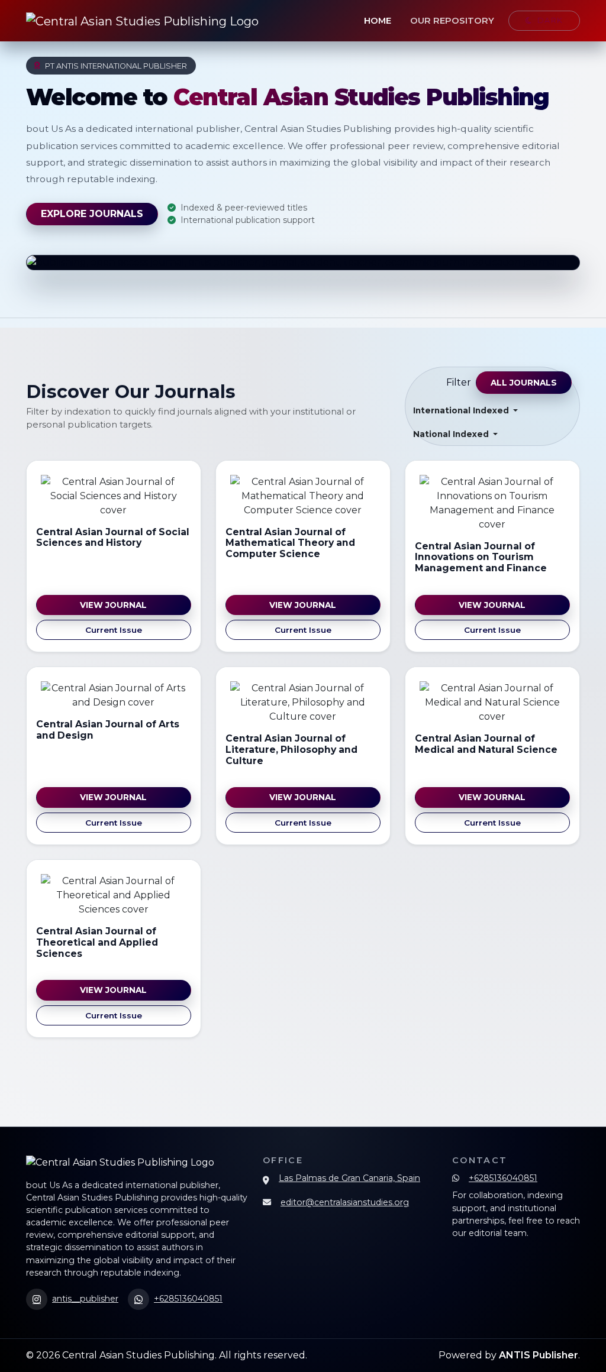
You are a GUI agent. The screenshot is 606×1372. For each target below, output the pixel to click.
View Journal (113, 605)
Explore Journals (92, 213)
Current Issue (113, 630)
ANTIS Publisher (538, 1355)
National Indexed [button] (452, 434)
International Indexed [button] (462, 410)
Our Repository (452, 20)
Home (377, 20)
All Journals (524, 382)
